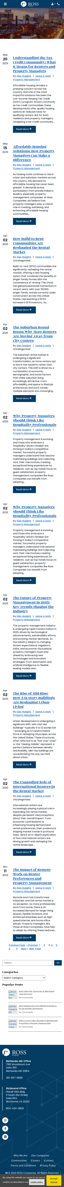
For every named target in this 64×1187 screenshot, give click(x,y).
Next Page (35, 948)
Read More (22, 129)
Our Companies (40, 1155)
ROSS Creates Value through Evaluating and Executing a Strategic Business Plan (38, 1022)
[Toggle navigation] (5, 4)
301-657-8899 (14, 1077)
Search (8, 962)
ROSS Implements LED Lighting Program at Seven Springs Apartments (38, 1007)
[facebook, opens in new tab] (5, 1129)
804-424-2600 (15, 1108)
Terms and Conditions (23, 1165)
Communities (19, 1160)
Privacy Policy (48, 1165)
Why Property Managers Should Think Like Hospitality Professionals (34, 420)
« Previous (32, 945)
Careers (35, 1160)
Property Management (26, 79)
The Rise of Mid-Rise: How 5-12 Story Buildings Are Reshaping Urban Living (34, 700)
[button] (53, 4)
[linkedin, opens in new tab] (5, 1137)
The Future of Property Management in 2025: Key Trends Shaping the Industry (33, 604)
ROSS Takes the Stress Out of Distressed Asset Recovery (36, 992)
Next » (24, 948)
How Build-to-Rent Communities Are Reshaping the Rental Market (31, 245)
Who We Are (20, 1155)
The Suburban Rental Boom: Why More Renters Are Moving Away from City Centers (34, 334)
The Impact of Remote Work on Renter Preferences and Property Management (32, 876)
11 (17, 948)
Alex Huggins (24, 76)
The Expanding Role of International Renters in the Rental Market (34, 786)
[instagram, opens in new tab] (5, 1120)
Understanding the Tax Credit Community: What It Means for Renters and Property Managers (34, 64)
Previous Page (17, 945)
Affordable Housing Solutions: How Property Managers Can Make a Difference (34, 153)
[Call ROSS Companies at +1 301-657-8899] (58, 4)
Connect (49, 1160)
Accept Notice (54, 1180)
